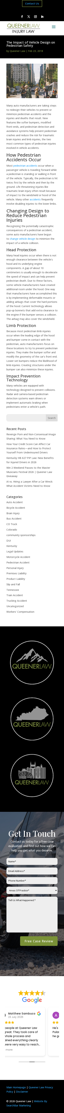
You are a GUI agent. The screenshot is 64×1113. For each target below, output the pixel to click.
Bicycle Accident (15, 507)
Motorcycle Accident (18, 557)
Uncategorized (15, 606)
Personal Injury (15, 568)
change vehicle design (22, 238)
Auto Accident (14, 502)
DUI (8, 540)
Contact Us (32, 3)
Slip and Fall (13, 584)
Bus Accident (14, 518)
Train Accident (14, 595)
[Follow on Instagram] (35, 16)
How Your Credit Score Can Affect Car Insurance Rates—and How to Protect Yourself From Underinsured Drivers (28, 448)
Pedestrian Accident (18, 562)
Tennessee (12, 590)
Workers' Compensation (20, 611)
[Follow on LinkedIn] (42, 16)
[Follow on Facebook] (22, 16)
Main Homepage (16, 1087)
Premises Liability (16, 573)
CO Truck (11, 524)
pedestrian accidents (25, 165)
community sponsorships (21, 535)
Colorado (11, 529)
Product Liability (15, 579)
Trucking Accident (16, 600)
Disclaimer (22, 1091)
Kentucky (11, 546)
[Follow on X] (28, 16)
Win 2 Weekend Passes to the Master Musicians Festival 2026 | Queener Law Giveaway (29, 472)
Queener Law (17, 51)
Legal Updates (14, 551)
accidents (35, 199)
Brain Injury (13, 513)
